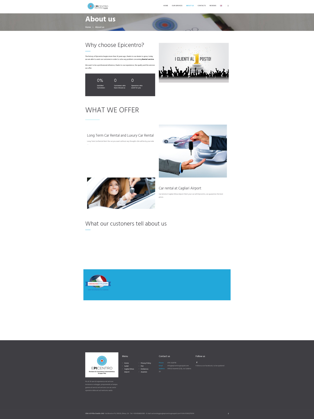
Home (88, 27)
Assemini (144, 372)
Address (162, 368)
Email (161, 365)
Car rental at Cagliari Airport (180, 188)
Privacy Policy (146, 363)
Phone (161, 362)
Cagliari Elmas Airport (129, 370)
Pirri (142, 366)
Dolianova (144, 369)
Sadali (126, 366)
